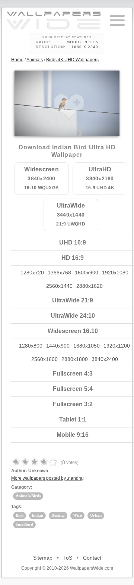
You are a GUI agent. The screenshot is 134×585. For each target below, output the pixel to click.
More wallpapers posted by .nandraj (47, 478)
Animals (34, 59)
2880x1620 (89, 286)
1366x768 (59, 273)
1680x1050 (86, 346)
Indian (37, 515)
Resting (58, 515)
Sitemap (42, 558)
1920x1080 (115, 273)
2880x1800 (74, 359)
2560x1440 (59, 286)
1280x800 (30, 346)
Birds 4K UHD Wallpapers (72, 59)
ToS (67, 558)
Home (17, 59)
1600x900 (86, 273)
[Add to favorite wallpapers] (69, 106)
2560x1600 (44, 359)
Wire (77, 515)
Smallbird (24, 524)
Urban (96, 515)
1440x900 (58, 346)
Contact (92, 558)
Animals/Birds (28, 496)
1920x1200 (116, 346)
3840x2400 (105, 359)
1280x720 (32, 273)
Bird (19, 515)
